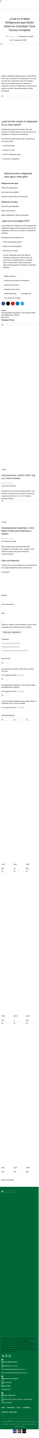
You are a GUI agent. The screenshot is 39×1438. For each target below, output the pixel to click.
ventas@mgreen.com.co (9, 1366)
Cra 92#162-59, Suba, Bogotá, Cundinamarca (16, 1399)
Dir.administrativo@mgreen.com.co (13, 1369)
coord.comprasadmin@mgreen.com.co (14, 1373)
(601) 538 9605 (6, 1382)
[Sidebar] (2, 1435)
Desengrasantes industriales (13, 524)
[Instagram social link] (6, 1355)
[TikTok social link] (9, 1355)
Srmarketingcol (19, 1426)
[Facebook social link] (2, 1355)
